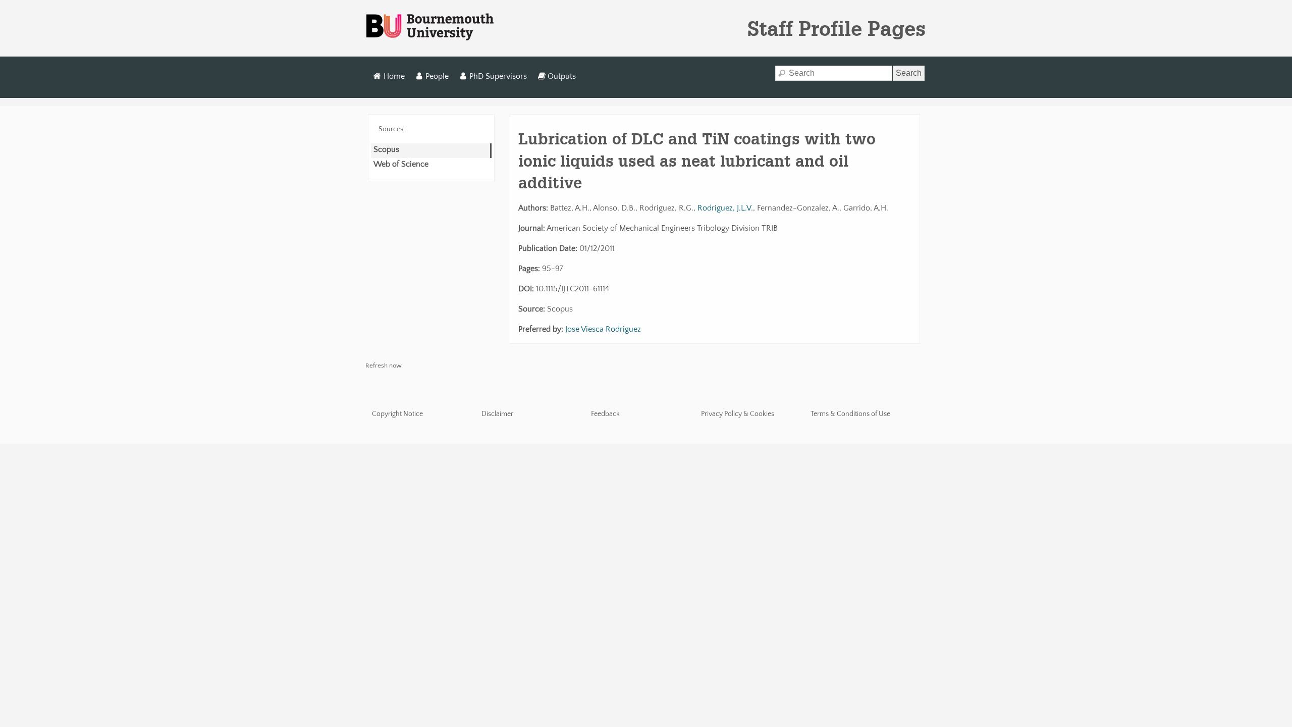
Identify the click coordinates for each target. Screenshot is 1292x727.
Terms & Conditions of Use (850, 414)
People (437, 76)
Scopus (386, 149)
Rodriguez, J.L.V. (725, 208)
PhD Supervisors (498, 76)
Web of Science (400, 164)
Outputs (562, 76)
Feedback (605, 414)
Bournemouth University (430, 27)
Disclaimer (497, 414)
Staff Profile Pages (836, 28)
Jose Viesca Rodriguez (603, 329)
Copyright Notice (397, 414)
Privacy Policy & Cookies (737, 414)
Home (394, 76)
